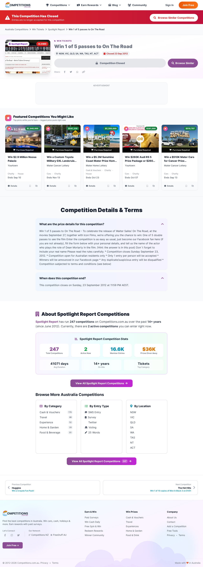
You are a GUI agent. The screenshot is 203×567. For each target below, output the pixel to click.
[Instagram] (11, 535)
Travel (129, 522)
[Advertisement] (101, 95)
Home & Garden (134, 530)
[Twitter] (18, 535)
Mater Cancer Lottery (58, 165)
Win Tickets (38, 29)
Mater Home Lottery (96, 165)
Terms (182, 535)
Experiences (132, 526)
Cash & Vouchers (93, 170)
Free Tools (172, 530)
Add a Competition (176, 526)
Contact (171, 522)
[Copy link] (83, 71)
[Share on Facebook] (64, 71)
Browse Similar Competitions (175, 17)
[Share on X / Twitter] (70, 71)
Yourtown (13, 165)
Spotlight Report (56, 29)
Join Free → (12, 545)
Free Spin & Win (93, 526)
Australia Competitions (16, 29)
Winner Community (94, 535)
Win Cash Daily (92, 522)
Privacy (171, 535)
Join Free (188, 5)
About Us (172, 517)
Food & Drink (132, 535)
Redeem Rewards (94, 530)
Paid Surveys (91, 517)
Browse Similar (184, 63)
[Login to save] (30, 185)
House (20, 174)
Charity (11, 174)
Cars (49, 174)
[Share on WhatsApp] (77, 71)
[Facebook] (5, 535)
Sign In (169, 5)
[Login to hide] (36, 185)
